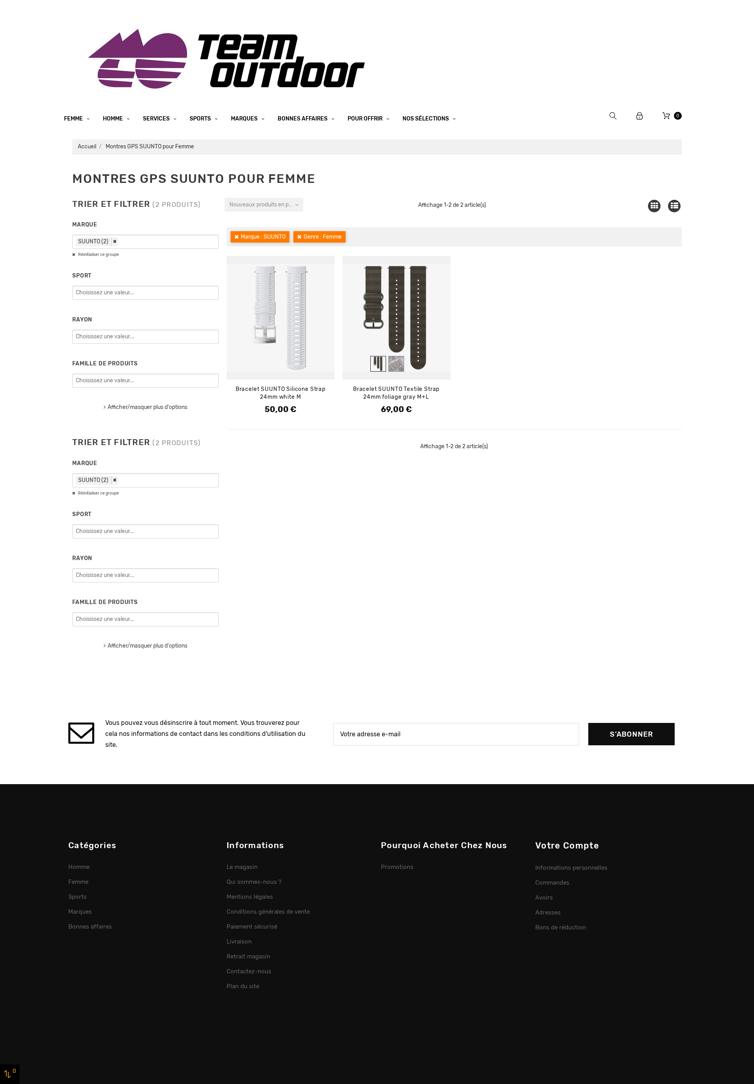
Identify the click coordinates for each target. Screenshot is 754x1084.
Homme (113, 118)
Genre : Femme (323, 237)
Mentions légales (250, 896)
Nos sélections (426, 118)
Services (157, 118)
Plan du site (243, 986)
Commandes (552, 882)
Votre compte (567, 845)
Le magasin (242, 866)
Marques (245, 118)
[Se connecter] (640, 115)
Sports (201, 118)
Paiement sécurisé (252, 926)
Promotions (397, 866)
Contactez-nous (249, 971)
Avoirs (544, 897)
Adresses (548, 912)
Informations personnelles (571, 867)
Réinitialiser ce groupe (98, 254)
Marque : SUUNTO (263, 237)
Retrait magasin (248, 956)
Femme (74, 118)
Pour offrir (366, 118)
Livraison (239, 941)
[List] (674, 206)
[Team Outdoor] (229, 58)
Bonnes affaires (303, 118)
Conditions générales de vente (268, 911)
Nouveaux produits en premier (266, 204)
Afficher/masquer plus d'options (147, 407)
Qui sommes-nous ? (254, 881)
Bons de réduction (560, 927)
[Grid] (654, 206)
